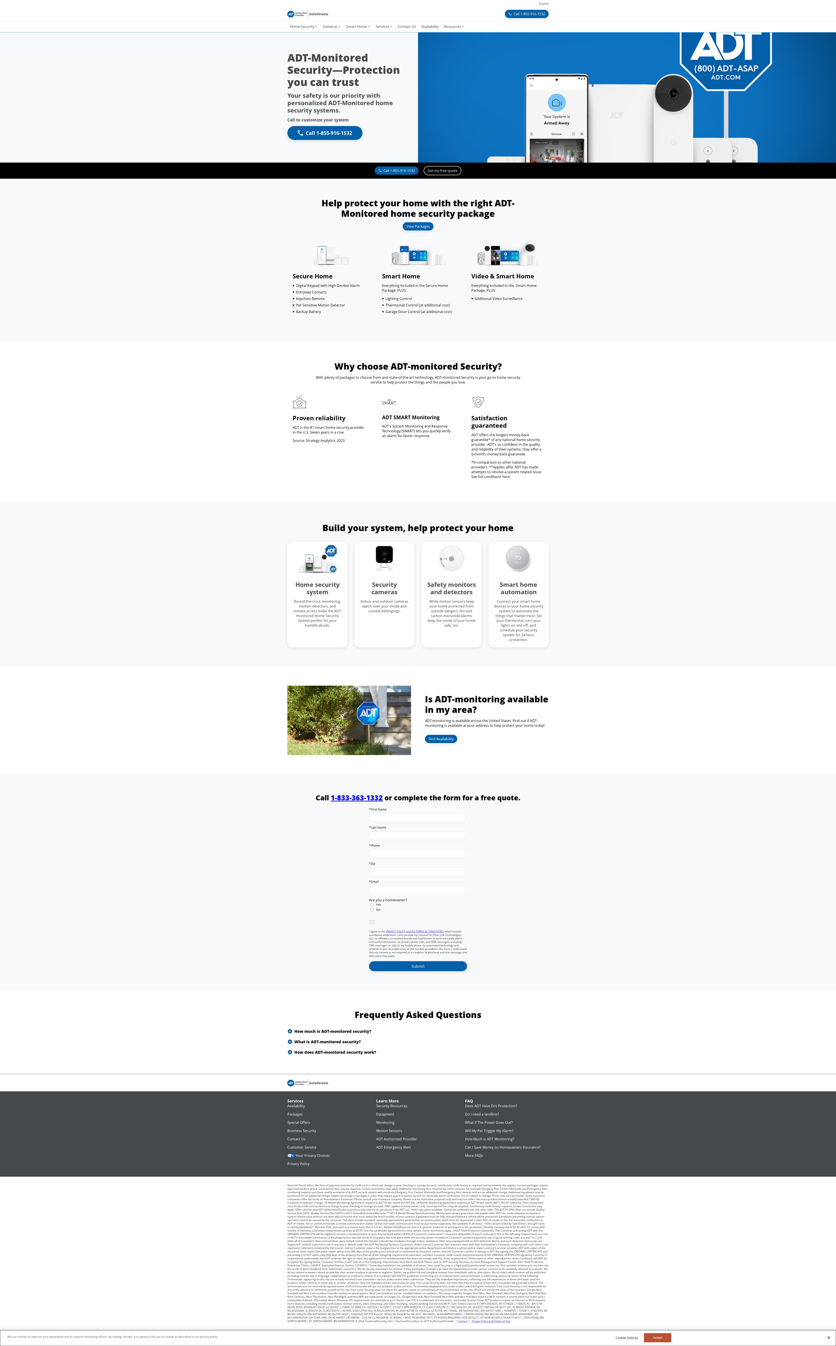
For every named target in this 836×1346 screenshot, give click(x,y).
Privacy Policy (298, 1163)
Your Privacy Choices (313, 1155)
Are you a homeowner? (388, 900)
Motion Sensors (389, 1130)
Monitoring (385, 1122)
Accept (657, 1337)
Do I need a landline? (482, 1114)
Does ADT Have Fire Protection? (491, 1106)
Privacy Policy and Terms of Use (491, 1321)
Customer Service (301, 1147)
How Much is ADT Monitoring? (489, 1139)
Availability (296, 1106)
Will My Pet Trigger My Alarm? (489, 1130)
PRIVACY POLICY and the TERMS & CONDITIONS (414, 931)
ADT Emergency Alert (393, 1147)
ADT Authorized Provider (396, 1139)
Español (544, 3)
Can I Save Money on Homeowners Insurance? (503, 1147)
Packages (295, 1114)
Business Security (301, 1130)
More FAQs (474, 1155)
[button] (418, 1031)
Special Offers (298, 1122)
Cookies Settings (627, 1337)
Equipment (385, 1114)
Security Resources (392, 1106)
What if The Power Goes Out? (489, 1122)
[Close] (829, 1337)
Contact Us (296, 1139)
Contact (463, 1321)
